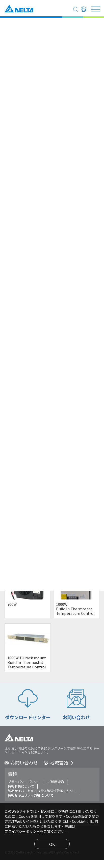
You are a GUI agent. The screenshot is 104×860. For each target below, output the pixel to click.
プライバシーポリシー (24, 782)
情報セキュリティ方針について (31, 795)
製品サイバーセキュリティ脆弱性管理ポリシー (42, 791)
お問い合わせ (24, 762)
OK (52, 844)
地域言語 (59, 762)
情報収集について (21, 786)
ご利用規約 (55, 782)
